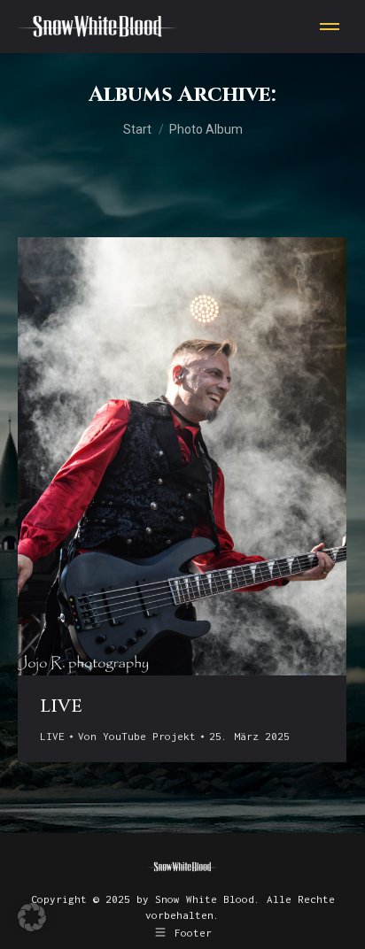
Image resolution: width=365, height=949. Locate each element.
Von (137, 736)
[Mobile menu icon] (329, 26)
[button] (32, 917)
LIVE (61, 706)
